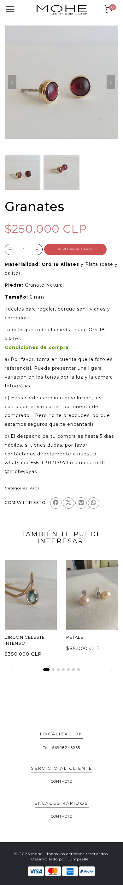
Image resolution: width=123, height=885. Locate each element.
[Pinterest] (81, 503)
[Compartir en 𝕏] (68, 503)
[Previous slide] (12, 82)
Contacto (62, 781)
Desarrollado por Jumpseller (61, 859)
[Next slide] (111, 82)
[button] (12, 669)
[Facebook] (56, 503)
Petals (75, 637)
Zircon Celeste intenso (25, 640)
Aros (34, 488)
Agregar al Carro (75, 249)
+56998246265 (65, 747)
